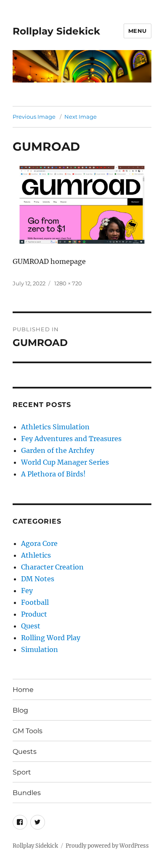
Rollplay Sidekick (56, 31)
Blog (20, 710)
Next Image (80, 116)
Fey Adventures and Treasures (71, 438)
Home (23, 690)
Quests (25, 752)
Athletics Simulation (55, 427)
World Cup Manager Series (65, 462)
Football (35, 602)
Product (34, 614)
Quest (30, 626)
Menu (137, 30)
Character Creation (52, 567)
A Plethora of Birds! (53, 474)
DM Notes (37, 579)
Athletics (36, 555)
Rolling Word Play (50, 637)
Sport (22, 772)
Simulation (39, 649)
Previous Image (34, 116)
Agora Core (39, 543)
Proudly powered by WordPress (107, 845)
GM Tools (27, 731)
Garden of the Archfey (57, 450)
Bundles (27, 793)
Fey (27, 590)
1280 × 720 (68, 283)
